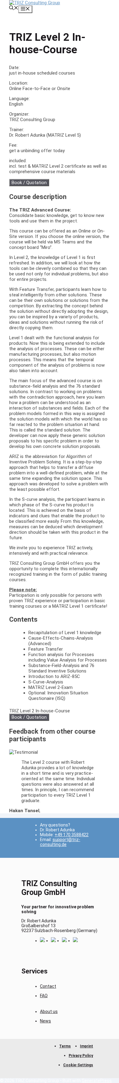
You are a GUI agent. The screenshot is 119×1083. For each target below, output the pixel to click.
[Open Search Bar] (13, 8)
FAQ (44, 995)
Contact (48, 986)
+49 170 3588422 (71, 834)
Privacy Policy (81, 1055)
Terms (65, 1046)
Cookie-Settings (78, 1065)
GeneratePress (97, 1080)
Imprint (86, 1046)
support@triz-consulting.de (60, 842)
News (45, 1020)
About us (49, 1011)
